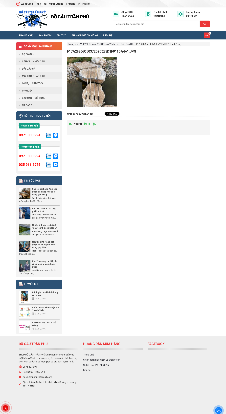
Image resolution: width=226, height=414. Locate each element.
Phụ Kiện (27, 90)
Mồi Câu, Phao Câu (33, 76)
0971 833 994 (29, 135)
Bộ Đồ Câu (28, 54)
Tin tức (61, 35)
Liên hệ (107, 35)
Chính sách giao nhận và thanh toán (101, 359)
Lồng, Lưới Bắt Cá (33, 83)
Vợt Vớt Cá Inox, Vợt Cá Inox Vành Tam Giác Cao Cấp (107, 44)
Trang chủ (26, 35)
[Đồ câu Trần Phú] (32, 19)
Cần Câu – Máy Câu (33, 61)
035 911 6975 (29, 165)
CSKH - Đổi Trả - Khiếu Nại (96, 365)
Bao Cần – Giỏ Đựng (33, 98)
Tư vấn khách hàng (84, 35)
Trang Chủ (88, 354)
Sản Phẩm (44, 35)
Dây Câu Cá (28, 68)
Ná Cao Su (28, 105)
